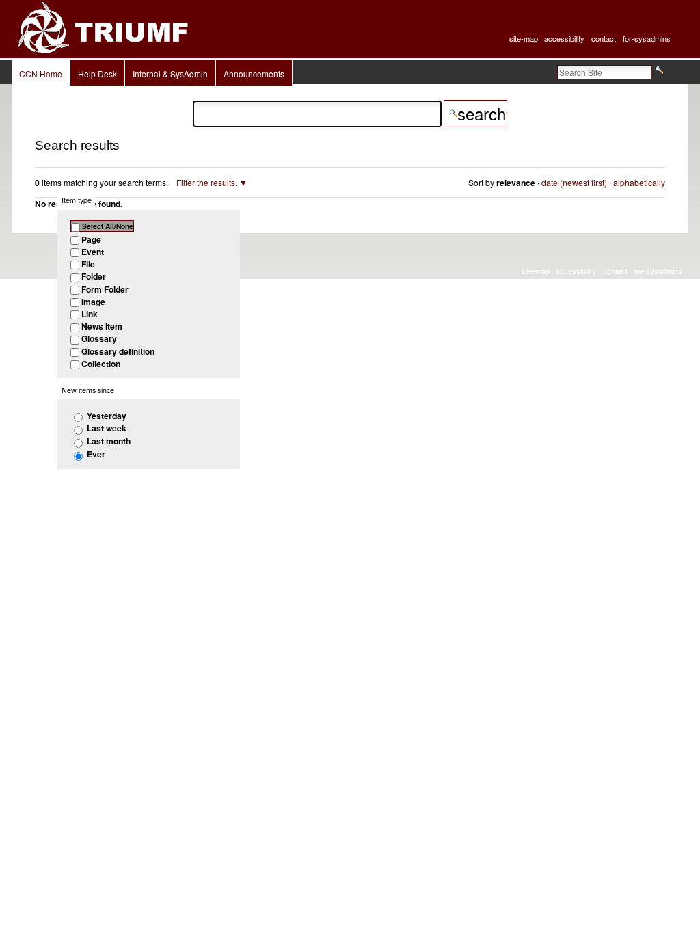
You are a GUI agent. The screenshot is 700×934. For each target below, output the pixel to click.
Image (93, 301)
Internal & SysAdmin (170, 73)
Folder (93, 276)
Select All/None (107, 226)
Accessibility (564, 38)
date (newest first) (574, 182)
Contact (603, 38)
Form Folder (105, 289)
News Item (101, 326)
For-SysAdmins (647, 38)
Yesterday (106, 416)
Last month (109, 441)
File (88, 264)
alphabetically (639, 182)
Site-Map (523, 38)
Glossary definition (117, 351)
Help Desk (97, 73)
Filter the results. (207, 182)
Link (89, 314)
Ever (96, 454)
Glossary (99, 338)
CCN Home (40, 73)
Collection (100, 364)
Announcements (254, 73)
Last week (106, 428)
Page (91, 239)
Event (92, 251)
